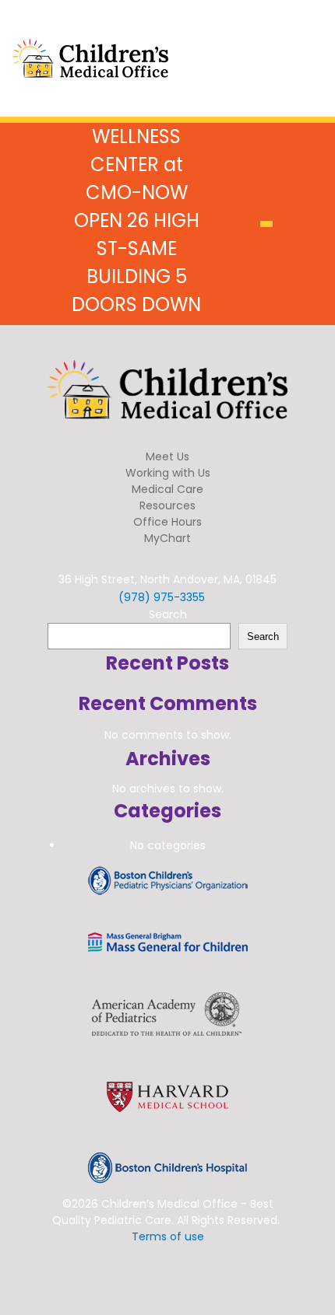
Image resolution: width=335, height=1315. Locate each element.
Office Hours (167, 522)
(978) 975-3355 (161, 597)
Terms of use (168, 1236)
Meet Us (167, 456)
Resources (167, 505)
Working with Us (167, 473)
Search (168, 614)
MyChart (167, 538)
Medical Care (167, 489)
